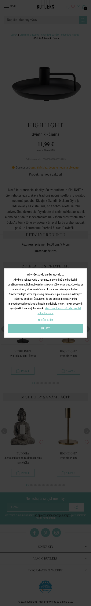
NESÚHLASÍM (45, 320)
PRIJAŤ (45, 328)
